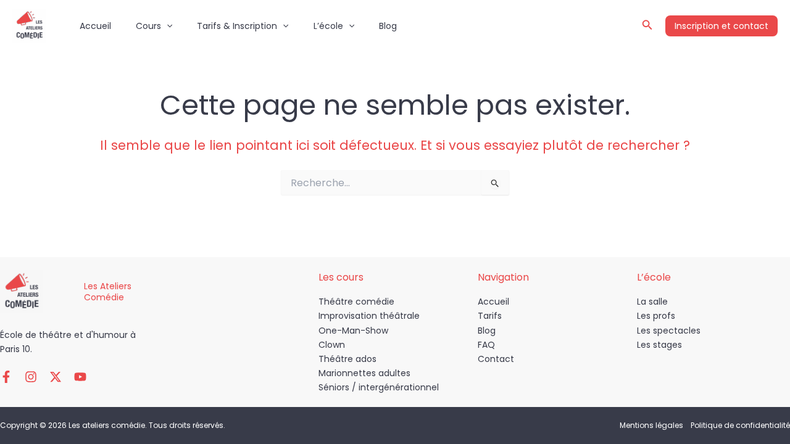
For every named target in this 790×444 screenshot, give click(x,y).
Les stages (659, 345)
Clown (331, 345)
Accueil (95, 26)
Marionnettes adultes (364, 373)
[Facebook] (6, 377)
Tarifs (490, 316)
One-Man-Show (353, 330)
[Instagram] (31, 377)
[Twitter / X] (55, 377)
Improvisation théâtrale (369, 316)
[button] (166, 26)
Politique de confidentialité (740, 425)
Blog (388, 26)
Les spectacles (669, 330)
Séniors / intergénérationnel (378, 387)
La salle (652, 301)
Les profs (656, 316)
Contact (496, 359)
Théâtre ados (347, 359)
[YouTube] (80, 377)
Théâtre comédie (356, 301)
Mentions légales (651, 425)
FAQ (486, 345)
